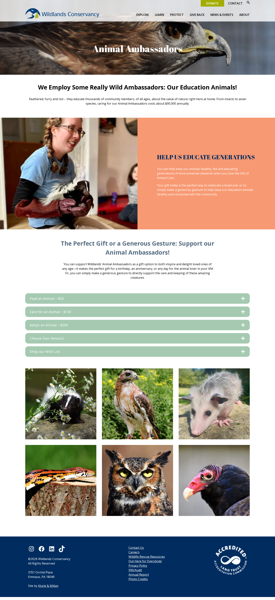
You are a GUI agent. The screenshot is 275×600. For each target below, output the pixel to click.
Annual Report (139, 575)
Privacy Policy (138, 566)
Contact (235, 3)
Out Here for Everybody (145, 561)
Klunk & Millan (48, 586)
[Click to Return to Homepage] (62, 20)
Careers (134, 552)
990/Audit (135, 570)
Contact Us (136, 548)
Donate (212, 3)
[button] (247, 2)
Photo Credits (138, 579)
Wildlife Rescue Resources (147, 557)
